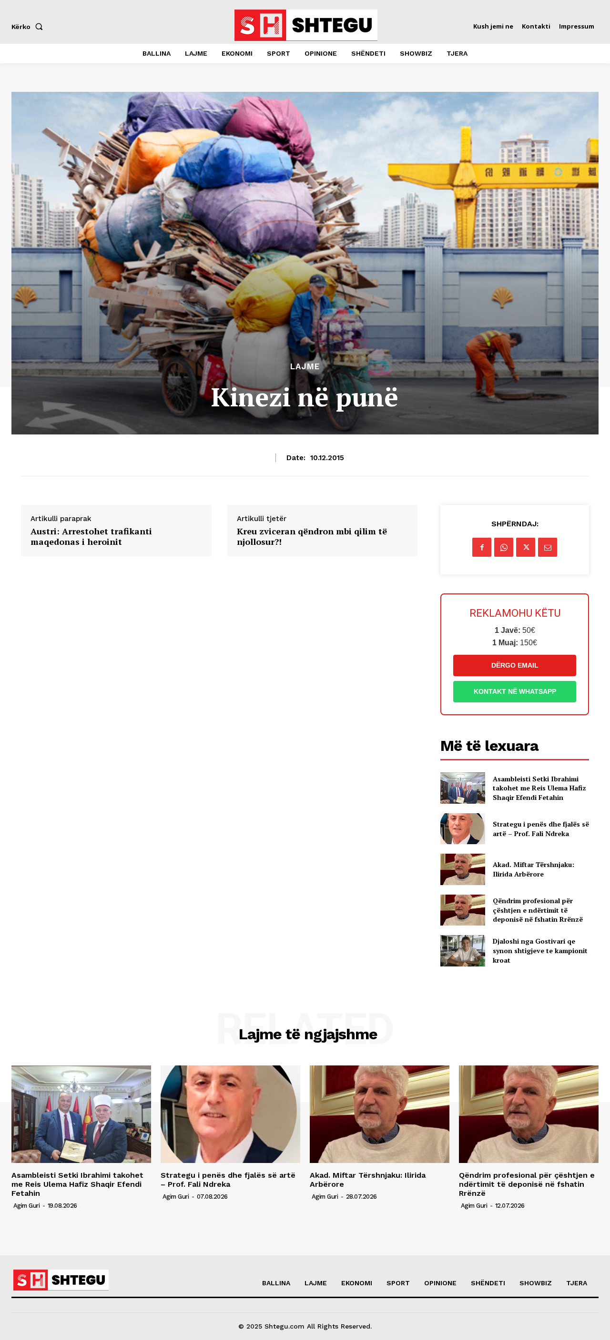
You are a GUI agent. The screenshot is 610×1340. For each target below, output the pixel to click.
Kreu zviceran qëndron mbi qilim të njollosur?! (312, 536)
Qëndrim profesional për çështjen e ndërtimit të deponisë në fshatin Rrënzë (538, 910)
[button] (29, 27)
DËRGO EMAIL (515, 665)
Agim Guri (26, 1205)
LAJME (305, 367)
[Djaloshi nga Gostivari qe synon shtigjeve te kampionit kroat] (462, 950)
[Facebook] (481, 547)
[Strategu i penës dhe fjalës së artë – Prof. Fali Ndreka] (462, 828)
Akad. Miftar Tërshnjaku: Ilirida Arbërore (533, 869)
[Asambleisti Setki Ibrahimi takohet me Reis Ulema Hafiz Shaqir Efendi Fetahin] (462, 787)
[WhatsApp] (503, 547)
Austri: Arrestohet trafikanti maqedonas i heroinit (91, 536)
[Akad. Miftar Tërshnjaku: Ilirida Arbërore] (462, 869)
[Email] (547, 547)
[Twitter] (525, 547)
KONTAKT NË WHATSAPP (515, 691)
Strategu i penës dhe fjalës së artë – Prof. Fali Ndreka (541, 828)
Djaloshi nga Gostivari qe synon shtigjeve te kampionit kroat (540, 950)
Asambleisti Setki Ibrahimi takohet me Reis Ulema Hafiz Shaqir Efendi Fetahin (539, 788)
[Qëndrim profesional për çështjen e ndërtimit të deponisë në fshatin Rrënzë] (462, 910)
